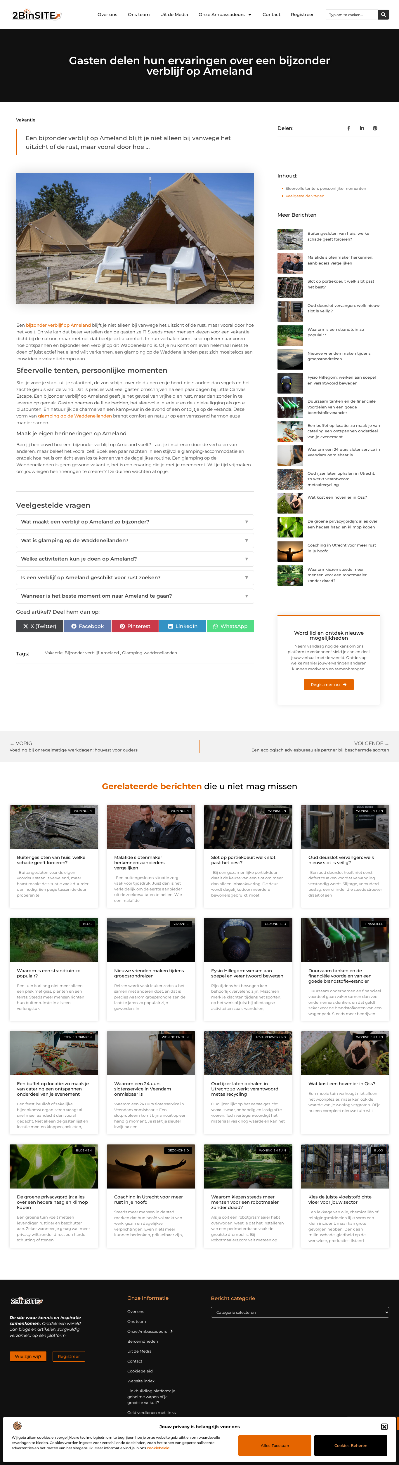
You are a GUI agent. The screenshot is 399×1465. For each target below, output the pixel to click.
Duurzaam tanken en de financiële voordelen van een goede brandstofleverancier (342, 407)
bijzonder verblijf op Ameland (58, 325)
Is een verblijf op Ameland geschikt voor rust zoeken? (135, 577)
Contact (271, 14)
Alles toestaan (275, 1445)
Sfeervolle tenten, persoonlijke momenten (326, 188)
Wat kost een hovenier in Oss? (337, 497)
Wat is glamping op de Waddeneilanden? (135, 540)
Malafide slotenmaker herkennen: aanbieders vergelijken (139, 863)
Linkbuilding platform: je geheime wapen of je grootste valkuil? (151, 1397)
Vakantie (25, 120)
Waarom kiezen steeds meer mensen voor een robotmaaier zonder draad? (337, 575)
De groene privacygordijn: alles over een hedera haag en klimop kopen (52, 1202)
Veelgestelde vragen (305, 196)
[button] (384, 1427)
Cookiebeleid (140, 1371)
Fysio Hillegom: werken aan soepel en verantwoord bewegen (247, 973)
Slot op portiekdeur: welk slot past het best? (243, 860)
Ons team (139, 14)
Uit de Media (174, 14)
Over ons (107, 14)
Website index (141, 1381)
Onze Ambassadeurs (222, 14)
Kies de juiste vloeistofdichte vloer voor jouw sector (340, 1199)
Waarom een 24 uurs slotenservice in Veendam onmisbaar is (142, 1089)
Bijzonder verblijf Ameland (92, 652)
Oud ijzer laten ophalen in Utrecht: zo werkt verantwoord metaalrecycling (341, 479)
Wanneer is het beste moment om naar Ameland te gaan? (135, 596)
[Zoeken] (383, 15)
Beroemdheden (142, 1341)
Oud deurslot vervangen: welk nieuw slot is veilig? (341, 860)
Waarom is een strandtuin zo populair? (49, 973)
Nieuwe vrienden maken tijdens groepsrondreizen (149, 973)
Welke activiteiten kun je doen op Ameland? (135, 559)
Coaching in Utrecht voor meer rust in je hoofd (148, 1199)
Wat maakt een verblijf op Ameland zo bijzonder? (135, 522)
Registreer (302, 14)
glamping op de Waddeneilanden (75, 416)
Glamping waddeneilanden (149, 652)
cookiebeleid (158, 1448)
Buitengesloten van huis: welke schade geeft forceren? (51, 860)
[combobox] (352, 15)
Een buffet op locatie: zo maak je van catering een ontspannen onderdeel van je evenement (344, 431)
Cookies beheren (350, 1445)
